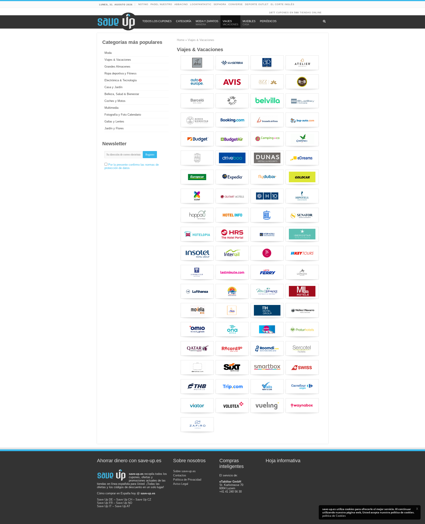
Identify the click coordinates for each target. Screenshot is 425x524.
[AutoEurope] (197, 81)
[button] (417, 508)
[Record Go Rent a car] (232, 348)
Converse (235, 4)
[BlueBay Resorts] (302, 100)
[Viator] (197, 405)
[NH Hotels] (267, 310)
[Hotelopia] (197, 234)
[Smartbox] (267, 367)
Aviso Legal (180, 483)
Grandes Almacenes (117, 66)
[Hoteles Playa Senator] (302, 215)
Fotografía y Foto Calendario (122, 114)
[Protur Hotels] (302, 329)
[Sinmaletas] (197, 367)
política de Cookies (334, 516)
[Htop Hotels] (267, 234)
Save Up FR (105, 503)
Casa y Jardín (113, 87)
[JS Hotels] (267, 253)
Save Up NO (124, 503)
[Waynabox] (302, 405)
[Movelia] (197, 310)
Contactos (179, 475)
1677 (272, 12)
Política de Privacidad (187, 479)
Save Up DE (105, 499)
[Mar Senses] (267, 291)
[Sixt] (232, 367)
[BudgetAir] (232, 139)
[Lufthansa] (197, 291)
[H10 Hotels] (267, 196)
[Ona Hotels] (232, 329)
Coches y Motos (115, 101)
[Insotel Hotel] (197, 253)
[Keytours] (302, 253)
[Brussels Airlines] (267, 120)
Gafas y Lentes (114, 121)
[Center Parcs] (302, 139)
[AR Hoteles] (267, 62)
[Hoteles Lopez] (267, 215)
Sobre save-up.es (184, 471)
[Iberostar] (302, 234)
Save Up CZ (143, 499)
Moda (108, 52)
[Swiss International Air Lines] (302, 367)
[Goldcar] (302, 177)
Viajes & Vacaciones (117, 59)
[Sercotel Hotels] (302, 348)
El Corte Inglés (282, 4)
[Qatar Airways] (197, 348)
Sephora (220, 4)
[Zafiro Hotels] (197, 424)
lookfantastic (200, 4)
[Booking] (232, 120)
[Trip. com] (232, 386)
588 (296, 12)
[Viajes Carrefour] (302, 386)
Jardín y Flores (114, 128)
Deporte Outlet (257, 4)
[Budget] (197, 139)
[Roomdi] (267, 348)
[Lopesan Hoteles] (302, 272)
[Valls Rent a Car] (267, 386)
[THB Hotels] (197, 386)
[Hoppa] (197, 215)
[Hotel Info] (232, 215)
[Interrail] (232, 253)
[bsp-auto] (302, 120)
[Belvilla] (267, 100)
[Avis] (232, 81)
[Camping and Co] (267, 139)
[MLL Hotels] (302, 291)
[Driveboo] (232, 158)
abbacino (181, 4)
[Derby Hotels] (197, 158)
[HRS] (232, 234)
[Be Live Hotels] (232, 100)
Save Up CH (124, 499)
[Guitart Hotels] (232, 196)
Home (180, 40)
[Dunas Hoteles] (267, 158)
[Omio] (197, 329)
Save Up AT (122, 506)
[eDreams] (302, 158)
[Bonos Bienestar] (197, 120)
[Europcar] (197, 177)
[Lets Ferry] (267, 272)
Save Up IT (104, 506)
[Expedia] (232, 177)
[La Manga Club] (197, 272)
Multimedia (111, 107)
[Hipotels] (302, 196)
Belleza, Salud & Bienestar (121, 94)
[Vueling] (267, 405)
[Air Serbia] (232, 62)
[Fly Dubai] (267, 177)
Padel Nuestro (161, 4)
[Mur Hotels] (232, 310)
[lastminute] (232, 272)
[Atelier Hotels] (302, 62)
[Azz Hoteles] (267, 81)
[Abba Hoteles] (197, 62)
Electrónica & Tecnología (120, 80)
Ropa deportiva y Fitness (120, 73)
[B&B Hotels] (302, 81)
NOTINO (143, 4)
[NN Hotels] (302, 310)
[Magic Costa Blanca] (232, 291)
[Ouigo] (267, 329)
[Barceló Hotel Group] (197, 100)
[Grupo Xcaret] (197, 196)
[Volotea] (232, 405)
